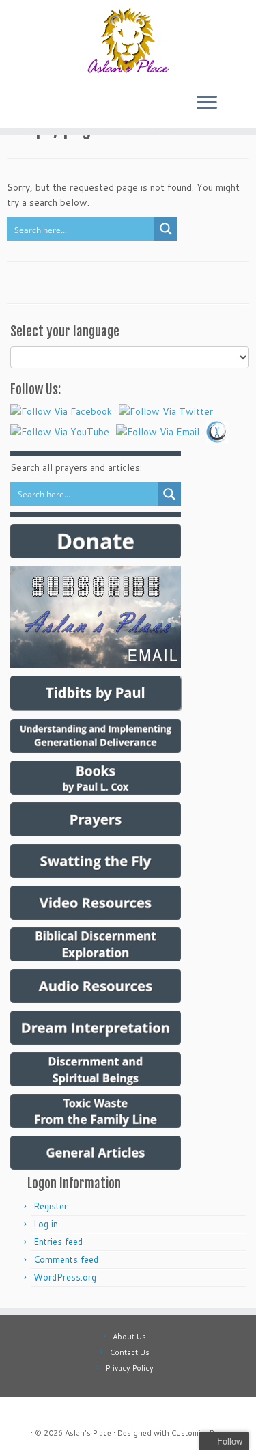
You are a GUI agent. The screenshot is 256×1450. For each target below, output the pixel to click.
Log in (45, 1224)
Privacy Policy (130, 1368)
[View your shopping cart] (234, 99)
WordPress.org (64, 1277)
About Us (129, 1336)
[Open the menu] (207, 103)
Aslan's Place (88, 1432)
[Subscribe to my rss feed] (21, 1413)
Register (50, 1206)
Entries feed (58, 1241)
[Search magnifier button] (165, 229)
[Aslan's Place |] (128, 41)
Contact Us (130, 1352)
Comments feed (65, 1259)
